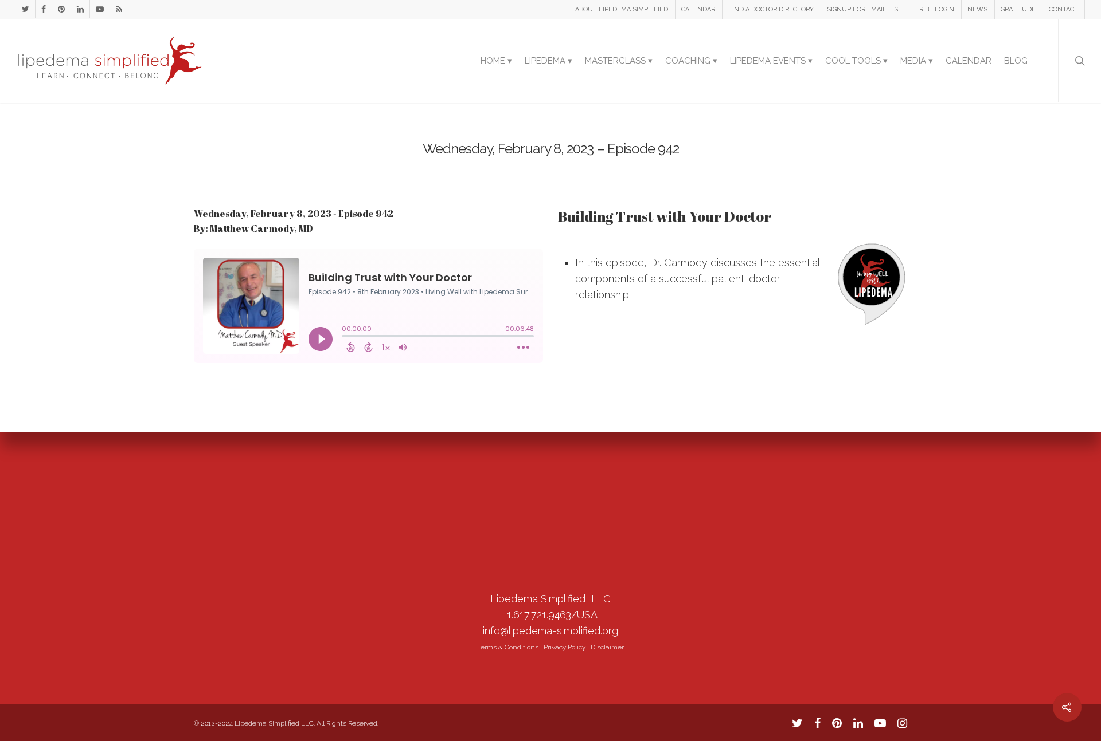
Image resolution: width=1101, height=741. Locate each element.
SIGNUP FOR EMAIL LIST (864, 9)
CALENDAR (698, 9)
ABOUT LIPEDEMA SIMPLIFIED (621, 9)
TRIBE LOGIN (934, 9)
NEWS (977, 9)
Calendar (968, 61)
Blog (1016, 61)
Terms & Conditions (507, 647)
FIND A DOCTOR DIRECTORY (771, 9)
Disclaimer (607, 647)
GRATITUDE (1018, 9)
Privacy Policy (564, 647)
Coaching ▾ (691, 61)
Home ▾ (496, 61)
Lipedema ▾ (548, 61)
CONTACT (1063, 9)
